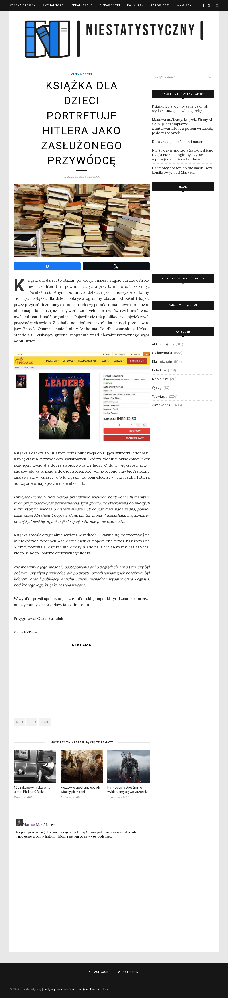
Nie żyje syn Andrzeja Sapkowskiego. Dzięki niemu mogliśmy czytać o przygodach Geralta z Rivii (183, 154)
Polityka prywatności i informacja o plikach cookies (75, 989)
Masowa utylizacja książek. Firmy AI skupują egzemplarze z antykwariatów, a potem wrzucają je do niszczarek (182, 126)
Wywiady (184, 5)
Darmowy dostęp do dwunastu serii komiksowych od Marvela (182, 170)
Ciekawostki (109, 5)
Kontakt (16, 16)
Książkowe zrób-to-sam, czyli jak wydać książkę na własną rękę (180, 108)
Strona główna (22, 5)
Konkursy (135, 5)
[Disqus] (82, 873)
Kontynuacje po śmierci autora (178, 141)
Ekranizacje (81, 5)
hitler (32, 722)
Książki (45, 722)
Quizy (156, 387)
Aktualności (54, 5)
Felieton (159, 370)
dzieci (19, 722)
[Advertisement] (82, 681)
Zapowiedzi (160, 5)
